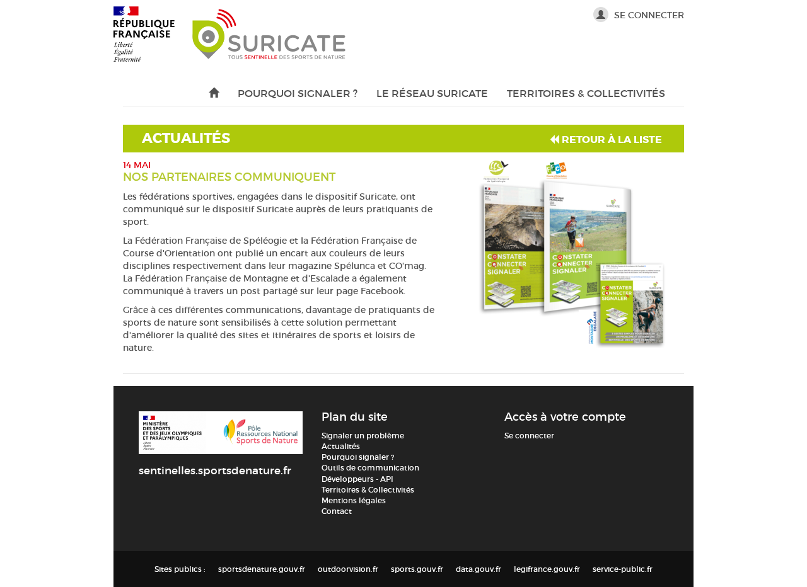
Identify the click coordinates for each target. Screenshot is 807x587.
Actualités (341, 446)
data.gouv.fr (478, 569)
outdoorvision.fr (348, 569)
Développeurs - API (357, 479)
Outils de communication (370, 467)
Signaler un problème (363, 435)
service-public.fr (623, 569)
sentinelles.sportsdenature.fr (215, 470)
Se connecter (648, 15)
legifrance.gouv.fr (547, 569)
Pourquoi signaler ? (297, 93)
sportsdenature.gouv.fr (261, 569)
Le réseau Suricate (432, 93)
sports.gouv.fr (417, 569)
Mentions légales (354, 500)
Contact (337, 511)
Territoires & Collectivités (586, 93)
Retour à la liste (610, 139)
